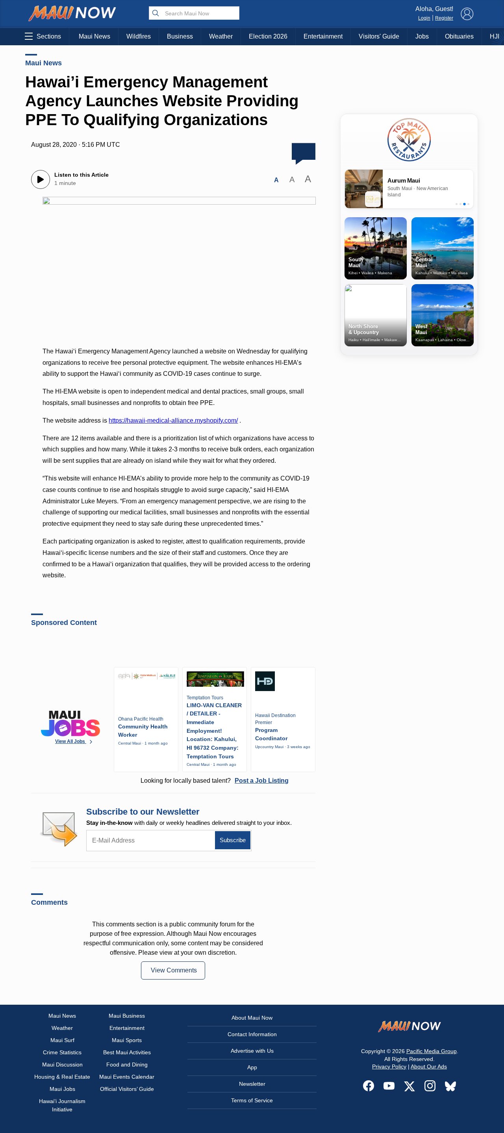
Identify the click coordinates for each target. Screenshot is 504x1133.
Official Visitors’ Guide (127, 1089)
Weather (221, 36)
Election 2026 (268, 36)
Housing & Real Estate (62, 1077)
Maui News (94, 36)
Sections (49, 36)
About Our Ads (429, 1066)
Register (444, 18)
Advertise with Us (252, 1051)
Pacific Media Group (431, 1051)
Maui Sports (127, 1040)
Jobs (422, 36)
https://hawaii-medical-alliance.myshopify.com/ (173, 420)
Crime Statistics (62, 1052)
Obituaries (459, 36)
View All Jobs (70, 741)
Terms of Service (252, 1100)
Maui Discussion (62, 1064)
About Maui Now (252, 1018)
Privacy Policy (389, 1066)
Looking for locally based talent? (215, 780)
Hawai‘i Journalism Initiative (62, 1105)
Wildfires (138, 36)
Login (424, 18)
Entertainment (323, 36)
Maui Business (127, 1016)
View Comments (174, 970)
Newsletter (252, 1084)
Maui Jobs (62, 1089)
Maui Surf (62, 1040)
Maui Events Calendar (126, 1077)
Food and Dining (127, 1064)
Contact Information (252, 1034)
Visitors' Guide (379, 36)
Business (180, 36)
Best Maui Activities (127, 1052)
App (252, 1067)
